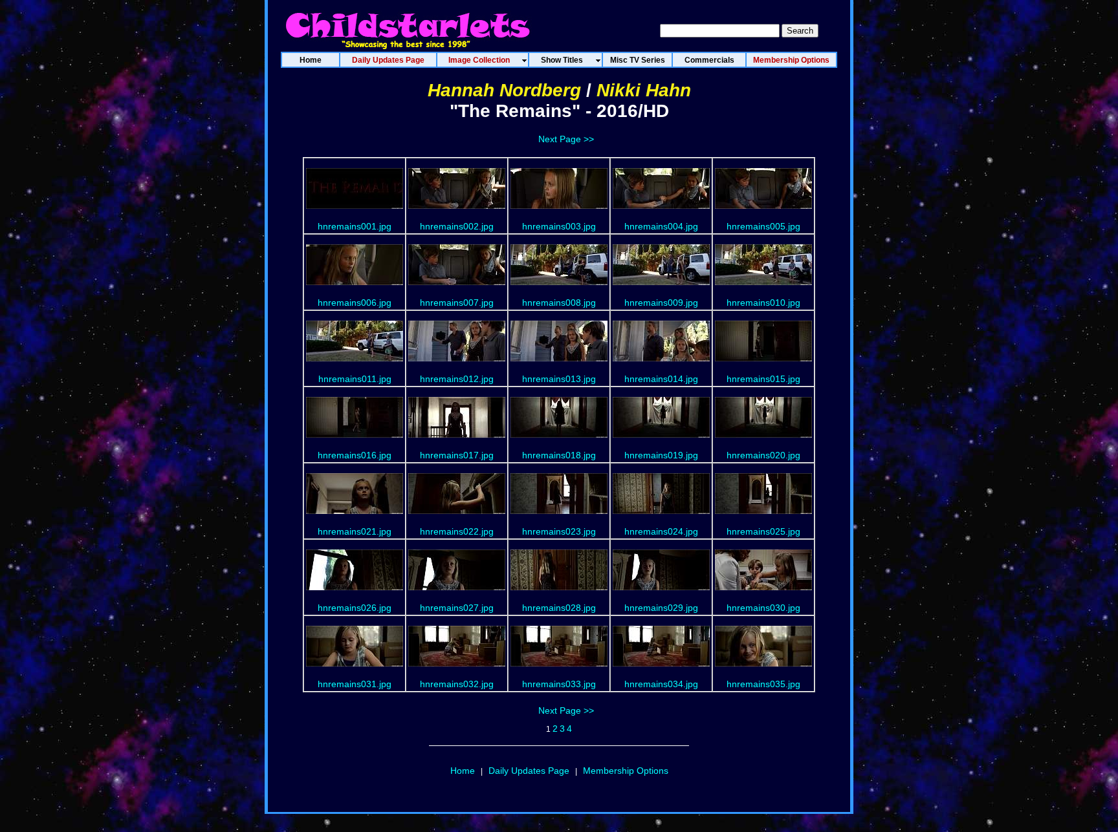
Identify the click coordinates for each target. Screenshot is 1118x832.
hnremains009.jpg (661, 302)
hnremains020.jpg (763, 455)
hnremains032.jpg (457, 684)
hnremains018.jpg (559, 455)
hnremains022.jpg (457, 531)
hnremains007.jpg (457, 302)
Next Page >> (566, 139)
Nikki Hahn (644, 90)
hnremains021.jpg (354, 531)
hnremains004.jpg (661, 226)
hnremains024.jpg (661, 531)
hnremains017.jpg (457, 455)
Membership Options (625, 770)
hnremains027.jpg (457, 608)
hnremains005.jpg (763, 226)
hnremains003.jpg (559, 226)
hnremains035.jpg (763, 684)
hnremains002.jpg (457, 226)
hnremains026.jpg (354, 608)
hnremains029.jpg (661, 608)
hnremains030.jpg (763, 608)
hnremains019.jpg (661, 455)
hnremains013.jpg (559, 379)
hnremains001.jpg (354, 226)
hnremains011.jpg (354, 379)
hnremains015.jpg (763, 379)
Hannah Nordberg (504, 90)
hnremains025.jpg (763, 531)
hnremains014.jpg (661, 379)
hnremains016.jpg (354, 455)
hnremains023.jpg (559, 531)
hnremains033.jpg (559, 684)
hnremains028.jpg (559, 608)
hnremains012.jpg (457, 379)
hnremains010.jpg (763, 302)
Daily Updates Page (528, 770)
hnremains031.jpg (354, 684)
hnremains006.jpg (354, 302)
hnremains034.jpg (661, 684)
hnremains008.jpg (559, 302)
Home (462, 770)
